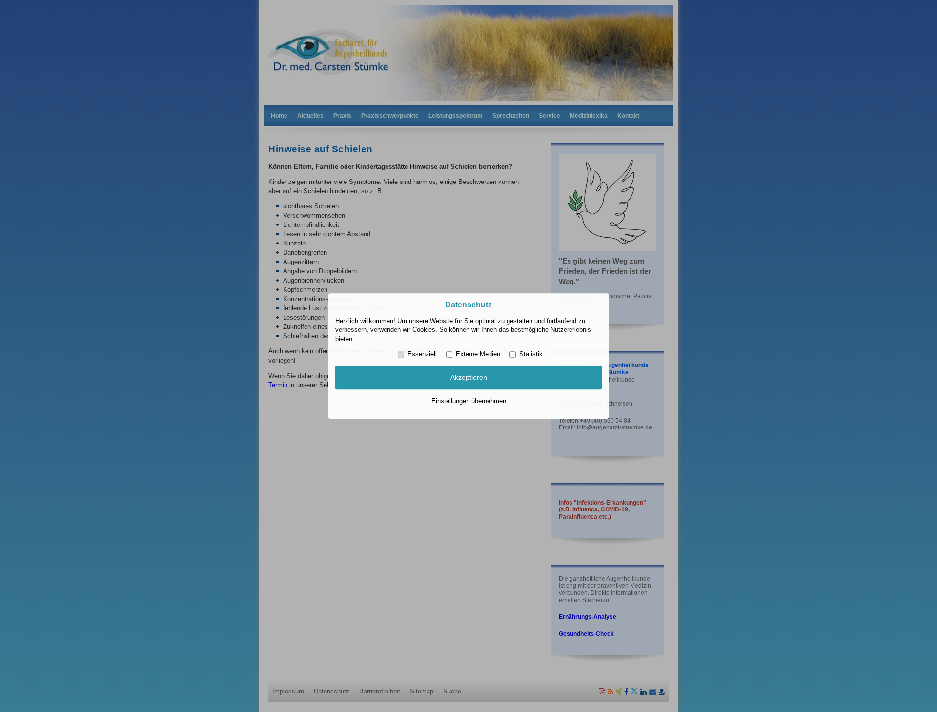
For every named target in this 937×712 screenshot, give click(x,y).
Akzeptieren (468, 378)
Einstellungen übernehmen (468, 401)
